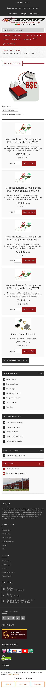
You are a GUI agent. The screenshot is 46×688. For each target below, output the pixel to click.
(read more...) (12, 519)
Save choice (23, 684)
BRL (37, 8)
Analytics (19, 678)
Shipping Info (6, 534)
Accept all (38, 684)
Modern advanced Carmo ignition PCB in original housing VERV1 (23, 141)
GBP (16, 8)
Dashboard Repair (12, 384)
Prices (19, 53)
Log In (24, 14)
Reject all (8, 684)
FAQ (3, 549)
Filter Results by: (7, 106)
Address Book (6, 565)
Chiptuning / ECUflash (13, 393)
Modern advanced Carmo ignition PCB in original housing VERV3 (23, 238)
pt (28, 2)
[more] (41, 373)
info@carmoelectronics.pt (15, 590)
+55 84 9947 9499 (12, 469)
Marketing (28, 678)
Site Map (4, 545)
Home (3, 53)
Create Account (7, 576)
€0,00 (34, 38)
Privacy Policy (6, 538)
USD (33, 8)
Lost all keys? (10, 389)
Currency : (10, 8)
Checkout (35, 14)
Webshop (9, 407)
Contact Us (10, 44)
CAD (28, 8)
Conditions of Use (8, 541)
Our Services (11, 53)
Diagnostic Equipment (13, 398)
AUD (24, 8)
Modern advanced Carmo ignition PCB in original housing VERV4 (23, 287)
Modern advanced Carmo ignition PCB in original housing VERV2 (23, 189)
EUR (20, 8)
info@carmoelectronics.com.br (16, 473)
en (25, 2)
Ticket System (6, 530)
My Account (5, 568)
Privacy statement (13, 674)
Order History (6, 561)
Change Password (8, 572)
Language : (19, 2)
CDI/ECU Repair (11, 379)
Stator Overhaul (11, 402)
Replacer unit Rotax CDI (23, 334)
